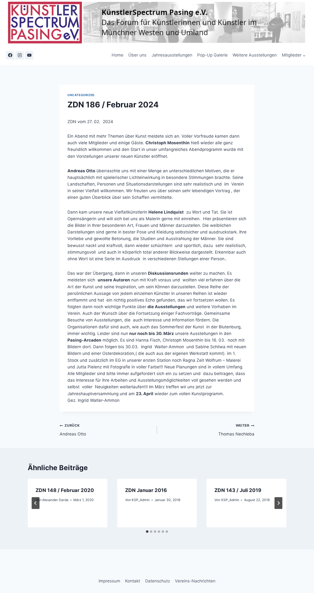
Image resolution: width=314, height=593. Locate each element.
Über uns (137, 55)
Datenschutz (157, 581)
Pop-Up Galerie (212, 55)
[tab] (147, 531)
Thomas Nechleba (236, 429)
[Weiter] (278, 503)
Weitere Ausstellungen (255, 55)
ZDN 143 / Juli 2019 (237, 490)
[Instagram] (19, 55)
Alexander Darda (55, 500)
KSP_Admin (141, 500)
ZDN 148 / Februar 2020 (65, 490)
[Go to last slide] (35, 503)
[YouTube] (29, 55)
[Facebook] (10, 55)
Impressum (109, 581)
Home (117, 55)
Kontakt (132, 581)
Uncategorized (81, 95)
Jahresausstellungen (172, 55)
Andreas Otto (73, 429)
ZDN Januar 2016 (146, 490)
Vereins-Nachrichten (195, 581)
